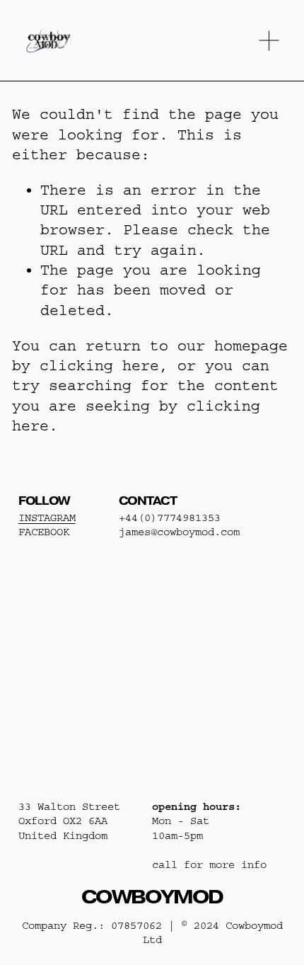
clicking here (99, 366)
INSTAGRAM (47, 518)
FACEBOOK (43, 532)
